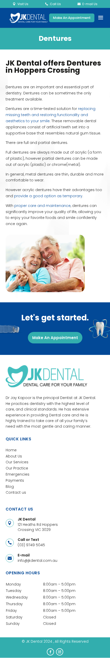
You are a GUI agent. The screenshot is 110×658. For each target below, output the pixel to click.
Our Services (17, 462)
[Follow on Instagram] (59, 651)
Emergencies (17, 474)
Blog (10, 486)
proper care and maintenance (42, 205)
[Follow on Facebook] (50, 651)
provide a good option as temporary (48, 195)
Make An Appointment (72, 17)
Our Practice (17, 468)
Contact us (16, 492)
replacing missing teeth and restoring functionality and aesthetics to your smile (50, 114)
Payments (15, 480)
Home (11, 450)
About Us (14, 456)
